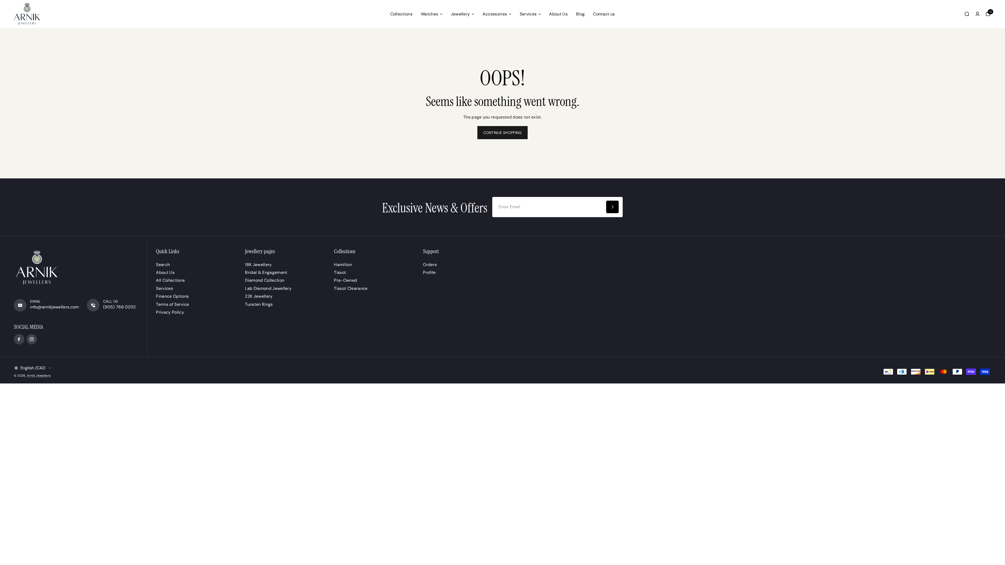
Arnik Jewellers (39, 376)
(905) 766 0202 (119, 307)
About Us (558, 14)
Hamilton (343, 264)
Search (163, 264)
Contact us (604, 14)
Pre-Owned (345, 280)
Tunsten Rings (259, 304)
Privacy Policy (170, 312)
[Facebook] (19, 339)
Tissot (340, 272)
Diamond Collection (264, 280)
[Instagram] (31, 339)
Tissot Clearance (350, 288)
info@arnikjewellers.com (54, 307)
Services (528, 14)
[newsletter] (612, 207)
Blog (580, 14)
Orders (430, 264)
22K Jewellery (258, 296)
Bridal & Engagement (266, 272)
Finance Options (172, 296)
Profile (429, 272)
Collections (401, 14)
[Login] (977, 14)
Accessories (495, 14)
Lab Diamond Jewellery (268, 288)
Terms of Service (172, 304)
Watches (429, 14)
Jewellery (460, 14)
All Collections (170, 280)
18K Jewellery (258, 264)
